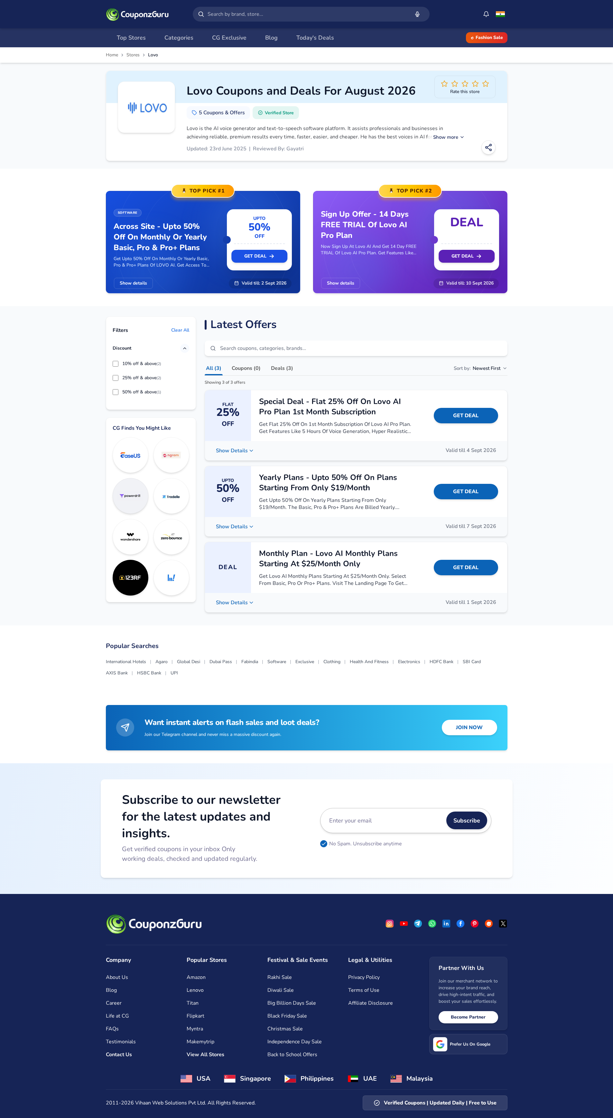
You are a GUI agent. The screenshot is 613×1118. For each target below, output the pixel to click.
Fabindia (249, 662)
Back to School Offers (292, 1054)
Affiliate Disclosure (370, 1003)
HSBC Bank (149, 673)
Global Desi (188, 662)
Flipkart (195, 1015)
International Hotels (126, 662)
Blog (111, 990)
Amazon (196, 977)
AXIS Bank (117, 673)
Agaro (161, 662)
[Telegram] (418, 923)
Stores (133, 55)
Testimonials (121, 1041)
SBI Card (472, 662)
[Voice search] (417, 14)
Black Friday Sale (287, 1015)
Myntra (195, 1028)
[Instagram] (389, 923)
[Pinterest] (474, 923)
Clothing (331, 662)
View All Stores (205, 1054)
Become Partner (468, 1017)
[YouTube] (403, 923)
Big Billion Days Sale (291, 1003)
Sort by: (477, 368)
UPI (174, 673)
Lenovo (195, 990)
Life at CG (117, 1015)
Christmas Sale (285, 1028)
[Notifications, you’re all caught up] (486, 14)
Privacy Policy (364, 977)
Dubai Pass (220, 662)
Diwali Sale (280, 990)
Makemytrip (200, 1041)
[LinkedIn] (446, 923)
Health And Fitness (369, 662)
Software (276, 662)
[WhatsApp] (432, 923)
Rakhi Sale (279, 977)
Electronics (409, 662)
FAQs (112, 1028)
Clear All (180, 330)
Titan (193, 1003)
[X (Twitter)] (502, 923)
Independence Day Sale (294, 1041)
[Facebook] (460, 923)
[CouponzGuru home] (137, 14)
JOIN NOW (469, 727)
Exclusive (304, 662)
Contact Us (119, 1054)
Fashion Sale (489, 37)
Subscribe (466, 820)
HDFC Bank (441, 662)
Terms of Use (363, 990)
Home (112, 55)
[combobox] (307, 14)
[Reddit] (488, 923)
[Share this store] (488, 147)
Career (114, 1003)
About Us (117, 977)
